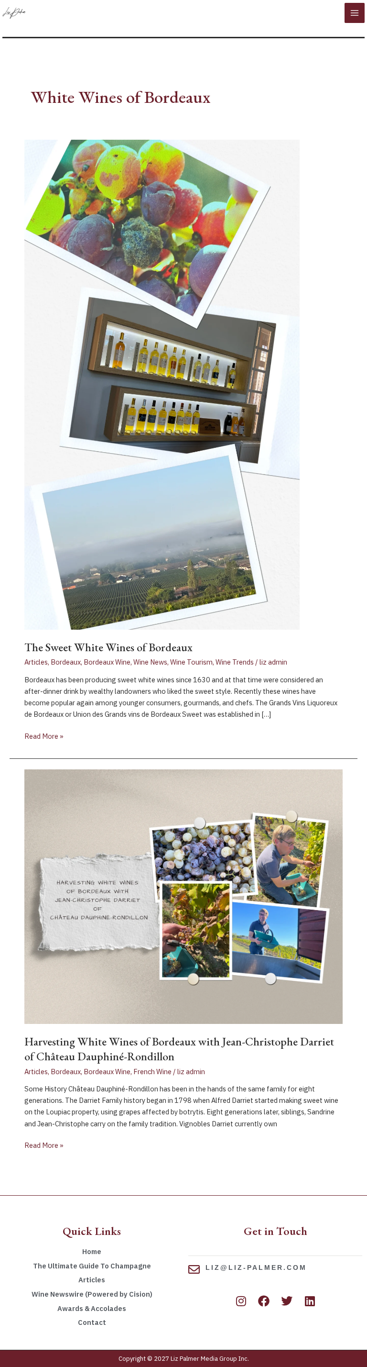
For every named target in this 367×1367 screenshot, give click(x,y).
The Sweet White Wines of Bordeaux (108, 647)
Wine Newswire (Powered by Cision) (92, 1294)
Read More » (44, 736)
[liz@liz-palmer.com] (194, 1269)
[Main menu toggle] (355, 13)
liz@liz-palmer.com (256, 1267)
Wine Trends (235, 662)
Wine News (150, 662)
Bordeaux (66, 662)
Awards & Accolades (91, 1308)
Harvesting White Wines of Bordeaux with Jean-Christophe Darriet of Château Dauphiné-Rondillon (179, 1049)
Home (91, 1251)
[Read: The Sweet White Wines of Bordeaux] (162, 384)
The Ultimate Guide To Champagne (92, 1265)
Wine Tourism (191, 662)
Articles (36, 662)
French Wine (152, 1071)
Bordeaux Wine (107, 662)
